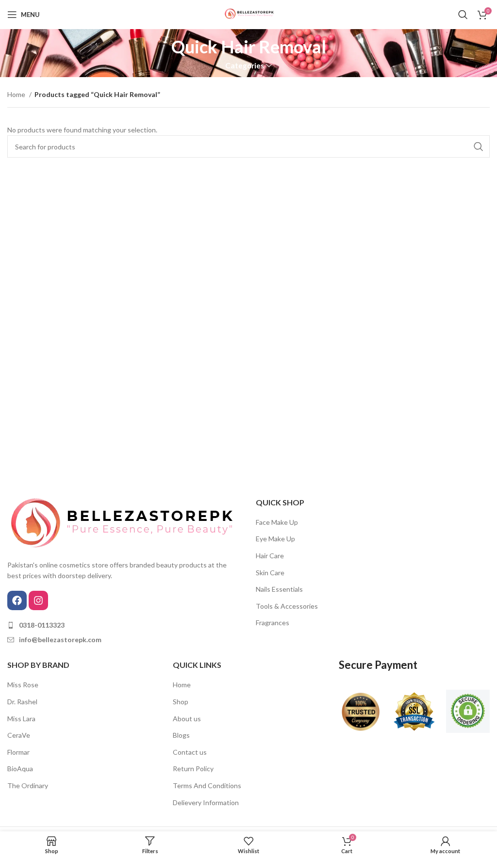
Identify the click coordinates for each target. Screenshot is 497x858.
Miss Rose (22, 684)
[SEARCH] (478, 146)
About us (187, 718)
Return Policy (193, 768)
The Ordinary (27, 785)
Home (17, 94)
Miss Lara (21, 718)
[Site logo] (248, 14)
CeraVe (18, 735)
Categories (244, 65)
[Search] (463, 14)
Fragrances (272, 622)
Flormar (18, 752)
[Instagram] (38, 600)
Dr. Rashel (22, 701)
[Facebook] (17, 600)
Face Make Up (277, 522)
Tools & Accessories (287, 606)
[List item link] (124, 625)
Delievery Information (206, 802)
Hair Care (270, 555)
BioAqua (20, 768)
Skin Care (270, 572)
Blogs (181, 735)
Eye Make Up (275, 538)
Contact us (190, 752)
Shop (180, 701)
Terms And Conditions (207, 785)
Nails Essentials (279, 589)
